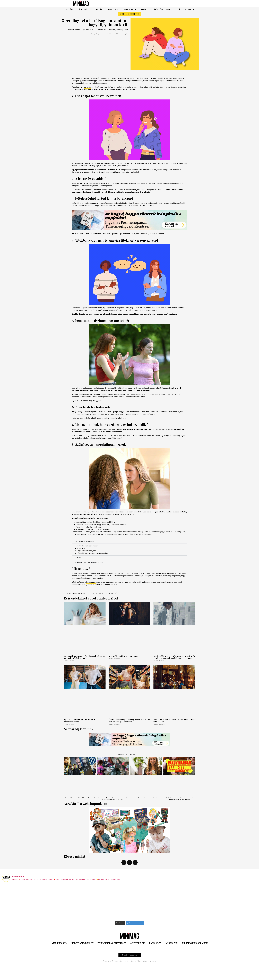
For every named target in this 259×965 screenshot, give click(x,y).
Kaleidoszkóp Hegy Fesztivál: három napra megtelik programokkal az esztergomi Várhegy (112, 798)
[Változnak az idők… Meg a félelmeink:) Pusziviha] (225, 902)
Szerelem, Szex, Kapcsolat (118, 30)
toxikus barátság (111, 593)
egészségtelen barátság (95, 593)
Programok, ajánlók (135, 9)
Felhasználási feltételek (112, 943)
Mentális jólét (102, 30)
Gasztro (113, 9)
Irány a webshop (185, 9)
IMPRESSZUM (171, 943)
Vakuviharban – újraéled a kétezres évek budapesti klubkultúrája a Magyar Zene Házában (179, 798)
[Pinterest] (157, 3)
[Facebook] (152, 3)
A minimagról (59, 943)
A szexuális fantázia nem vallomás (123, 656)
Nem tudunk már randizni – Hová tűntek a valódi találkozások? (174, 720)
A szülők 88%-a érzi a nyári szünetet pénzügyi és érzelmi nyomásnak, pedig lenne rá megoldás (174, 657)
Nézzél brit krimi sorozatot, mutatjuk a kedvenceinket (80, 798)
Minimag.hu (123, 754)
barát (82, 169)
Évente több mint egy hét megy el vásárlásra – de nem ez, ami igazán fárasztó (129, 720)
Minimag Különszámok (195, 943)
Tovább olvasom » (69, 661)
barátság (87, 87)
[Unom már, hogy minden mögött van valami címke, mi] (97, 902)
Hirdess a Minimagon (82, 943)
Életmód (83, 9)
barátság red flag (78, 593)
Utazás (98, 9)
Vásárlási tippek (161, 9)
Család (69, 9)
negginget (98, 400)
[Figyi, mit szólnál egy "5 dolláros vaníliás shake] (161, 902)
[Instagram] (163, 3)
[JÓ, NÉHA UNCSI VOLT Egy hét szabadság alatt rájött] (33, 902)
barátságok (91, 582)
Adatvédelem (137, 943)
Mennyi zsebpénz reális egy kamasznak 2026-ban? (146, 798)
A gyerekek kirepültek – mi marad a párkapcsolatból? (79, 720)
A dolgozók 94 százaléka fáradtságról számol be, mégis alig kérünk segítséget (84, 657)
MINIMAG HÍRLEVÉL (129, 14)
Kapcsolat (155, 943)
